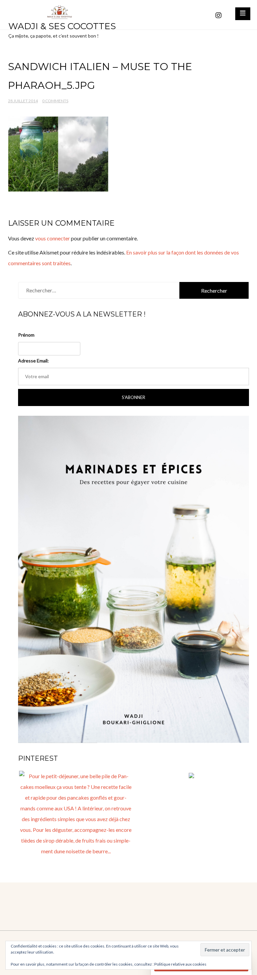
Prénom (26, 335)
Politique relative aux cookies (180, 964)
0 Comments (55, 100)
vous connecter (52, 238)
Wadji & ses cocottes (62, 26)
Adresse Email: (33, 360)
